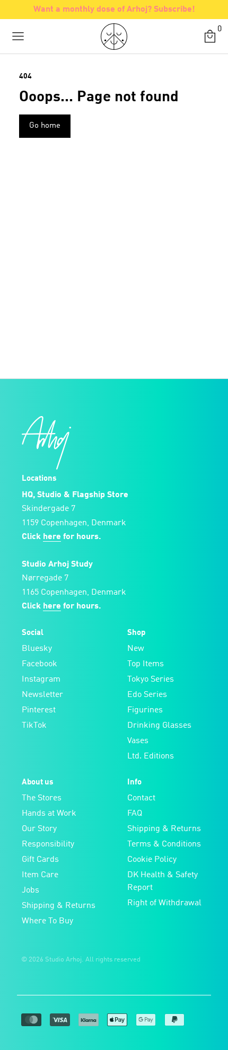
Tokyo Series (150, 679)
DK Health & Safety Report (162, 881)
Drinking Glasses (159, 725)
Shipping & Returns (58, 906)
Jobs (30, 890)
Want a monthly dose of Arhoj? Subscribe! (114, 9)
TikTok (34, 725)
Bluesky (37, 649)
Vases (137, 741)
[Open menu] (18, 36)
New (135, 649)
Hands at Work (49, 813)
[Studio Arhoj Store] (114, 36)
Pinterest (39, 710)
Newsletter (42, 695)
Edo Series (147, 695)
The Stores (42, 798)
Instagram (41, 679)
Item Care (40, 875)
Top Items (145, 664)
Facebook (39, 664)
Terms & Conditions (164, 844)
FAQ (134, 813)
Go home (44, 126)
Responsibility (48, 844)
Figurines (145, 710)
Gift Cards (40, 859)
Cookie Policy (152, 859)
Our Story (39, 829)
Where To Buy (47, 921)
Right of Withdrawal (164, 903)
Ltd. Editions (150, 756)
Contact (141, 798)
